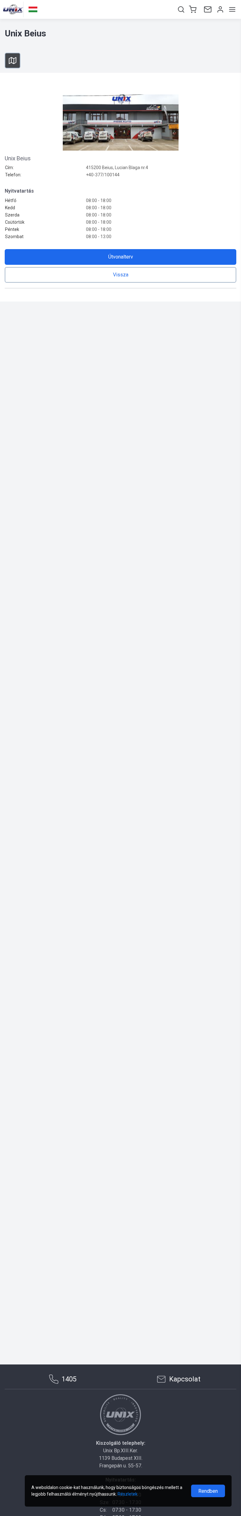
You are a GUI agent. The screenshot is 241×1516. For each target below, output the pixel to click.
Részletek (127, 1494)
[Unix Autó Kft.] (120, 1414)
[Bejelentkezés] (219, 9)
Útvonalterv (120, 257)
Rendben (208, 1491)
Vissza (120, 275)
